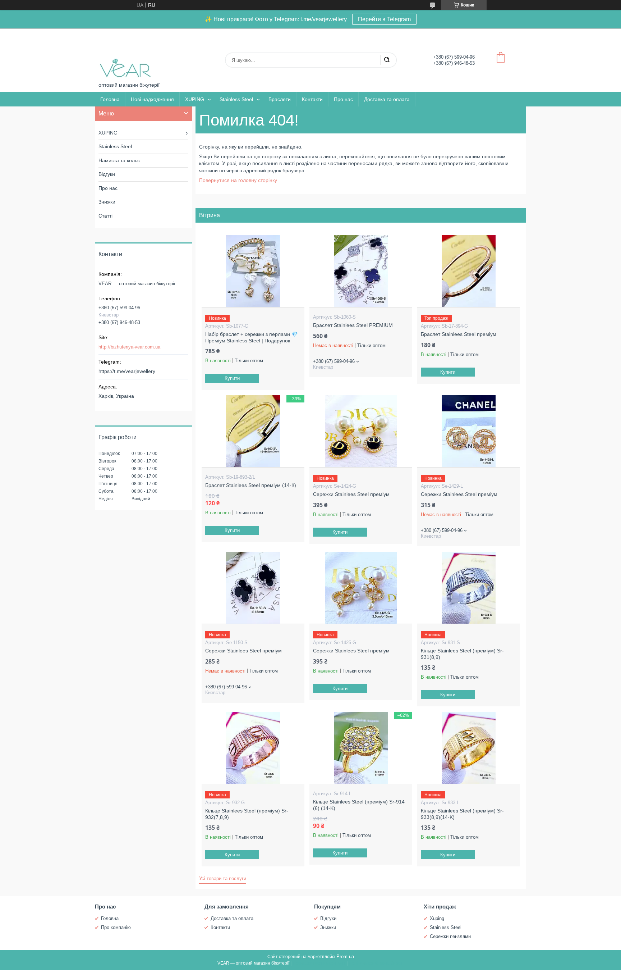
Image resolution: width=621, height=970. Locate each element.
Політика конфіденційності (376, 963)
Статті (105, 216)
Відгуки (106, 174)
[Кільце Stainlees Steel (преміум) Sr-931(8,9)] (468, 588)
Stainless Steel (236, 99)
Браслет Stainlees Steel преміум (458, 334)
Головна (110, 99)
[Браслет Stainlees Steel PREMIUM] (360, 271)
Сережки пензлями (450, 936)
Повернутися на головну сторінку (238, 180)
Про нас (343, 99)
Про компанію (116, 927)
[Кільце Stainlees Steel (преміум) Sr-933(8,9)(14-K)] (468, 748)
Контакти (312, 99)
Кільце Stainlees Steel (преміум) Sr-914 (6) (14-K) (359, 805)
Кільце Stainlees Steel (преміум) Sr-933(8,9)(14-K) (462, 814)
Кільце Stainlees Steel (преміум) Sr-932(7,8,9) (246, 814)
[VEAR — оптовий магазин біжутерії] (125, 55)
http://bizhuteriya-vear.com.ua (129, 347)
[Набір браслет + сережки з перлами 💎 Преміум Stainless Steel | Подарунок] (253, 271)
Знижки (106, 202)
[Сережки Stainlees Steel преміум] (360, 431)
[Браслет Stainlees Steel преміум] (468, 271)
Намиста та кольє (119, 160)
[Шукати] (386, 60)
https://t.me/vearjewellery (126, 371)
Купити (232, 378)
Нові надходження (152, 99)
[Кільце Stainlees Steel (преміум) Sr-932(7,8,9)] (253, 748)
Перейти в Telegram (384, 19)
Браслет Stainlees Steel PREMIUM (353, 325)
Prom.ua (345, 956)
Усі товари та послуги (222, 878)
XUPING (194, 99)
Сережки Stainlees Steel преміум (351, 494)
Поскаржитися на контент (319, 963)
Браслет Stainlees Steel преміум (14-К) (250, 485)
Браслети (279, 99)
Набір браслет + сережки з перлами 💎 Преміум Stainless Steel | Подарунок (251, 337)
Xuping (437, 918)
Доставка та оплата (387, 99)
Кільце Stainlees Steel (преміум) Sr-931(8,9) (462, 654)
